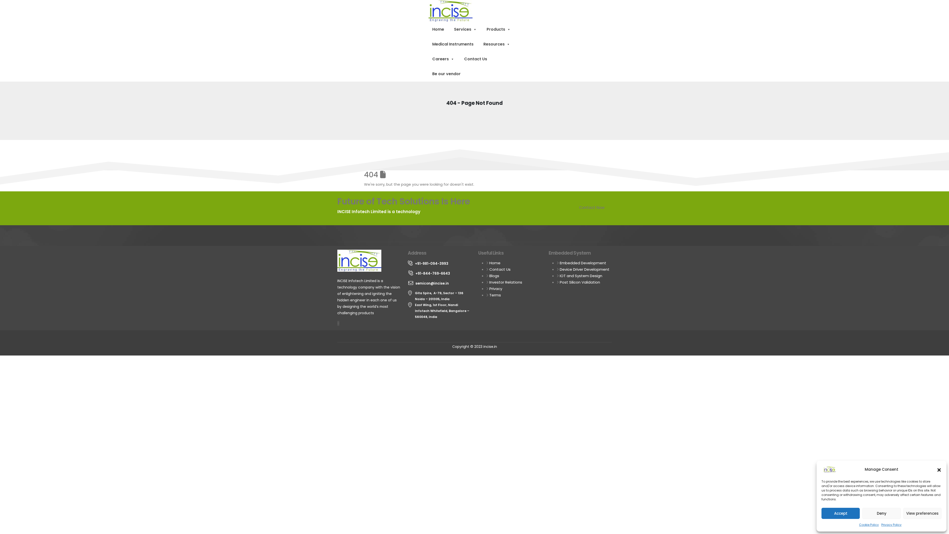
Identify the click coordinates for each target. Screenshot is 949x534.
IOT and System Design (581, 275)
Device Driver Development (584, 269)
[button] (939, 469)
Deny (881, 513)
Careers (440, 59)
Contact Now (591, 207)
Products (496, 29)
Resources (494, 44)
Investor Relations (505, 282)
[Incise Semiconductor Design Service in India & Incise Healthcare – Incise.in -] (451, 10)
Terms (495, 295)
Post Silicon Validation (580, 282)
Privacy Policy (891, 525)
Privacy (495, 288)
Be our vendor (446, 74)
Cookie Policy (869, 525)
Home (438, 29)
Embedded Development (583, 263)
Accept (840, 513)
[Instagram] (338, 323)
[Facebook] (337, 323)
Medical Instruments (453, 44)
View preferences (922, 513)
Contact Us (475, 59)
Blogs (494, 275)
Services (462, 29)
